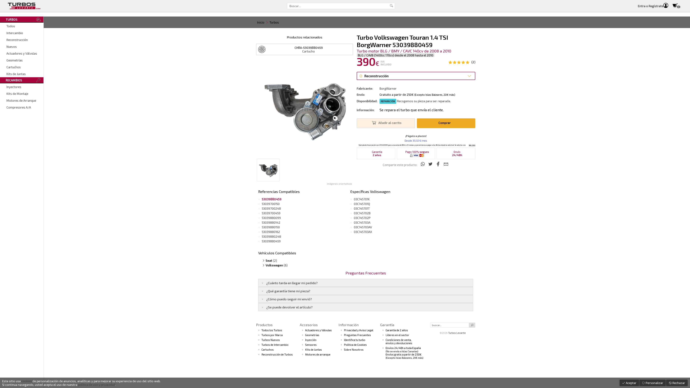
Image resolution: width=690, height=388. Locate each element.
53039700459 (271, 213)
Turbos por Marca (272, 335)
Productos (264, 325)
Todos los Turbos (271, 330)
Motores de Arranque (21, 100)
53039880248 (271, 236)
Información (349, 325)
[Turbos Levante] (24, 6)
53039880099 (271, 218)
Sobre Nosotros (354, 349)
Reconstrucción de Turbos (277, 354)
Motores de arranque (317, 354)
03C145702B (362, 213)
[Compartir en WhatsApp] (423, 164)
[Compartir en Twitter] (431, 164)
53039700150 (271, 203)
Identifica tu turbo (354, 339)
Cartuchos (13, 67)
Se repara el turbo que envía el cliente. (412, 110)
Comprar (444, 122)
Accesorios (309, 325)
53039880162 (271, 232)
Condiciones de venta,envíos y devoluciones (399, 341)
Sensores (311, 344)
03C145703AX (363, 232)
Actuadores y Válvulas (21, 53)
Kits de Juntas (16, 74)
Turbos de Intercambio (274, 344)
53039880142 (271, 222)
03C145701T (362, 208)
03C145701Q (362, 203)
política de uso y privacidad (96, 384)
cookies (26, 381)
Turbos (274, 22)
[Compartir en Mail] (445, 164)
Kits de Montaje (17, 93)
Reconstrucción (17, 39)
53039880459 (271, 241)
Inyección (310, 339)
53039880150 (271, 227)
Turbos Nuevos (270, 339)
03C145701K (362, 199)
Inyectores (13, 87)
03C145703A (362, 222)
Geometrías (14, 60)
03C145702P (362, 218)
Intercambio (14, 33)
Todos (10, 26)
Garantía (387, 325)
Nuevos (11, 46)
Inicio (260, 22)
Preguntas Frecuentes (357, 335)
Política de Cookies (355, 344)
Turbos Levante (457, 332)
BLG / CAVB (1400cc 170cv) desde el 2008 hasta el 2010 (395, 55)
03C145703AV (363, 227)
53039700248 (271, 208)
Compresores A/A (18, 107)
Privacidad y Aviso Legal (358, 330)
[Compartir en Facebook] (439, 164)
